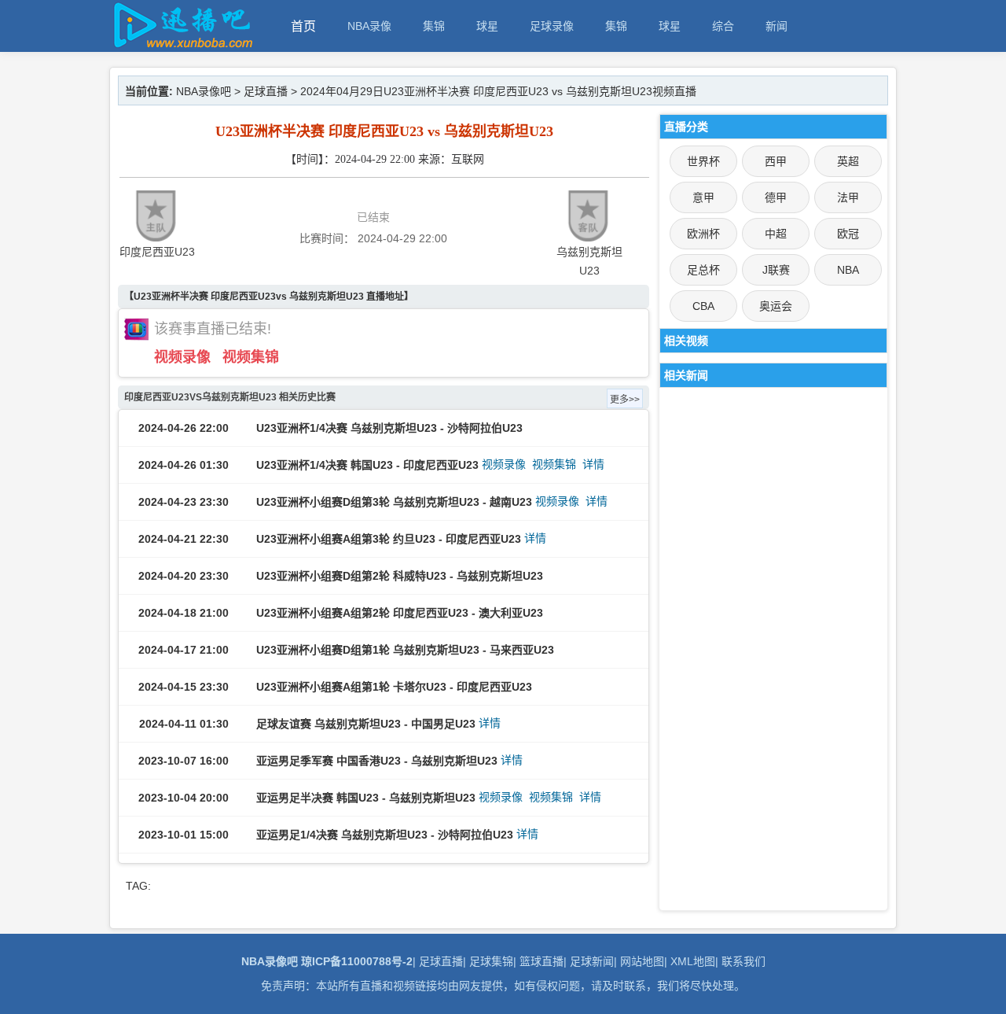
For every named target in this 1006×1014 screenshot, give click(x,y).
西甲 (776, 161)
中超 (776, 233)
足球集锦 (491, 961)
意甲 (703, 197)
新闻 (777, 26)
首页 (303, 26)
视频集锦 (250, 357)
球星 (487, 26)
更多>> (625, 399)
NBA (848, 270)
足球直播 (266, 91)
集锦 (434, 26)
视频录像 (182, 357)
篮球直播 (542, 961)
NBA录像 (369, 26)
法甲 (848, 197)
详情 (593, 464)
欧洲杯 (703, 233)
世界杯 (703, 161)
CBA (703, 306)
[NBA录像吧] (180, 44)
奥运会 (775, 306)
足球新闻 (592, 961)
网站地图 (642, 961)
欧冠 (848, 233)
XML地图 (692, 961)
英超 (848, 161)
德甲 (776, 197)
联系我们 (743, 961)
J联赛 (776, 270)
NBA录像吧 (203, 91)
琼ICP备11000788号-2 (357, 961)
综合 (723, 26)
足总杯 (703, 270)
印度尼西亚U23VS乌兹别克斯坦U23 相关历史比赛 (230, 397)
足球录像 (552, 26)
